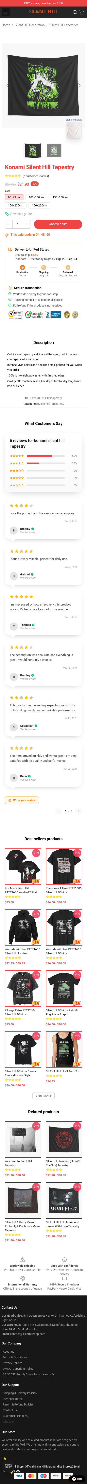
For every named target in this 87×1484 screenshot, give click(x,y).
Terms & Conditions (15, 1357)
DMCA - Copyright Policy (18, 1368)
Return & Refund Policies (18, 1404)
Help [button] (79, 1478)
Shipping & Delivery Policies (20, 1393)
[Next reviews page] (78, 811)
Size (7, 190)
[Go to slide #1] (33, 150)
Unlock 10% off (8, 1466)
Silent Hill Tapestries (64, 25)
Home (6, 25)
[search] (74, 12)
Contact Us (10, 1410)
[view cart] (81, 12)
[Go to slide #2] (54, 150)
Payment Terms (12, 1398)
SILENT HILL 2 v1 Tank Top (63, 1071)
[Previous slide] (8, 85)
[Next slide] (79, 85)
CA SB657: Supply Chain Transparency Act (29, 1374)
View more (43, 1095)
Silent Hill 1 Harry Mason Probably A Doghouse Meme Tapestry (22, 1226)
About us (8, 1351)
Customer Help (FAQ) (16, 1415)
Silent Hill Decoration (30, 25)
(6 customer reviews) (36, 176)
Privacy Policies (12, 1363)
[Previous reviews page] (59, 811)
